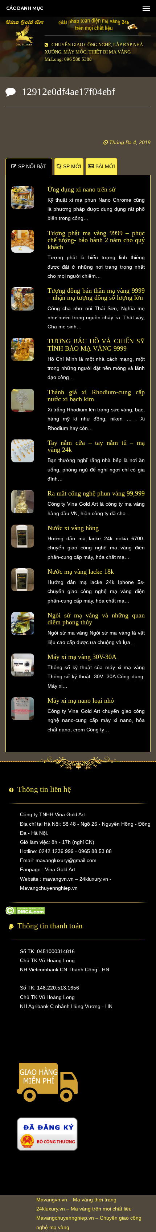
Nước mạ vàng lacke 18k (81, 571)
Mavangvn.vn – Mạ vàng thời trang (76, 1200)
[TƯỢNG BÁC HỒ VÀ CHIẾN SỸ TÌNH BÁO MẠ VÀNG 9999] (22, 349)
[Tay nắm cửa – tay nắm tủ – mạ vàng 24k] (22, 450)
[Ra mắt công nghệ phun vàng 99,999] (22, 501)
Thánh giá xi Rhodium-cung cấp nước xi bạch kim (96, 395)
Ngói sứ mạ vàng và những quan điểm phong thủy (96, 619)
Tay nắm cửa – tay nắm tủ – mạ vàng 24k (96, 446)
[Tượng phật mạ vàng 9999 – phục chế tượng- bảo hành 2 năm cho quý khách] (22, 241)
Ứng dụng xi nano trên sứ (81, 189)
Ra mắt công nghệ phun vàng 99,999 (96, 493)
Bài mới (105, 166)
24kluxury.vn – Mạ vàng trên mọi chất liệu (84, 1209)
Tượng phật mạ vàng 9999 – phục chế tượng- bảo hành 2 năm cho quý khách (96, 240)
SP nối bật (32, 166)
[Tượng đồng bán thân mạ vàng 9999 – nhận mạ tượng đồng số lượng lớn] (22, 298)
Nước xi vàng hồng (73, 528)
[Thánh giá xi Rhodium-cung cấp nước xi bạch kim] (22, 400)
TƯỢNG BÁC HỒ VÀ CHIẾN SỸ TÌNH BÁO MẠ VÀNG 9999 (96, 344)
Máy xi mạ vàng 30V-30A (82, 656)
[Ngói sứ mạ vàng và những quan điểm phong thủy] (22, 623)
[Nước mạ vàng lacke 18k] (22, 579)
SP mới (72, 166)
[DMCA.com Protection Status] (25, 910)
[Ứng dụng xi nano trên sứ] (22, 197)
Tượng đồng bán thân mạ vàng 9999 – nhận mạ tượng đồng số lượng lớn (96, 294)
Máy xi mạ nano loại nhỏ (81, 700)
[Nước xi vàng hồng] (22, 535)
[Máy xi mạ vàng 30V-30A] (22, 664)
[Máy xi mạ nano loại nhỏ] (22, 708)
